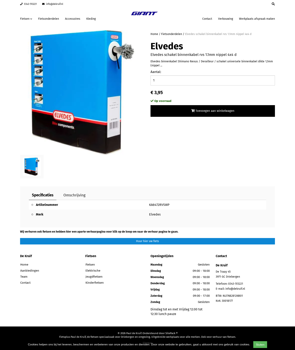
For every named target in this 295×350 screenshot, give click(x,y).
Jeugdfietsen (94, 276)
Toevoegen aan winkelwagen (214, 111)
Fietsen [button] (25, 19)
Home (154, 34)
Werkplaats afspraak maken (257, 19)
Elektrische (92, 270)
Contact (207, 19)
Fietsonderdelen (48, 19)
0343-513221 (30, 4)
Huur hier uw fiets (147, 241)
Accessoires (72, 19)
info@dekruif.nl (54, 4)
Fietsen (90, 264)
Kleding (91, 19)
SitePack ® (171, 333)
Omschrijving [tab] (74, 195)
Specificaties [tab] (42, 195)
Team (23, 276)
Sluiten (260, 344)
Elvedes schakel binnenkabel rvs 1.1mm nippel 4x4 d (218, 34)
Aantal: (156, 72)
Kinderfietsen (94, 282)
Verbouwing (225, 19)
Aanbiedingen (186, 18)
